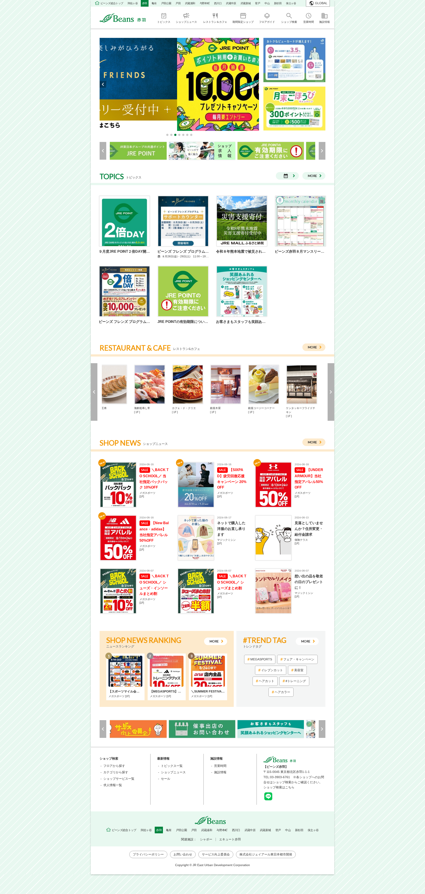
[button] (167, 135)
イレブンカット (272, 670)
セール (165, 778)
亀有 (154, 3)
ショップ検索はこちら (278, 787)
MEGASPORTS (261, 659)
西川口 (218, 3)
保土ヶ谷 (291, 3)
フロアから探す (114, 766)
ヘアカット (266, 681)
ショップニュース (173, 772)
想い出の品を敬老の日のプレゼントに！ (309, 581)
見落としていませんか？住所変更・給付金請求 (309, 528)
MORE (312, 176)
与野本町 (205, 3)
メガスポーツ (147, 494)
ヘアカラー (282, 692)
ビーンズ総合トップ (111, 3)
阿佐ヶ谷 (133, 3)
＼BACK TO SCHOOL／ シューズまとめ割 (231, 582)
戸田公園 (166, 3)
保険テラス (303, 541)
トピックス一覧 (172, 766)
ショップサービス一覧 (118, 778)
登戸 (257, 3)
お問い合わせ (183, 854)
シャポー (206, 839)
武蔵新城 (246, 3)
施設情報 (220, 772)
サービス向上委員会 (216, 854)
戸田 (178, 3)
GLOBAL (321, 3)
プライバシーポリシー (148, 854)
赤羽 (144, 3)
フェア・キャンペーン (298, 659)
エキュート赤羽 (230, 839)
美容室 (298, 670)
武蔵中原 (231, 3)
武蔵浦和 (190, 3)
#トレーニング (296, 681)
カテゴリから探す (115, 772)
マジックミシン (226, 541)
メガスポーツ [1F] (118, 696)
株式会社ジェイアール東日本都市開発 (266, 854)
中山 (267, 3)
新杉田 (278, 3)
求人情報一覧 (112, 785)
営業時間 (220, 766)
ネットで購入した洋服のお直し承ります (231, 528)
